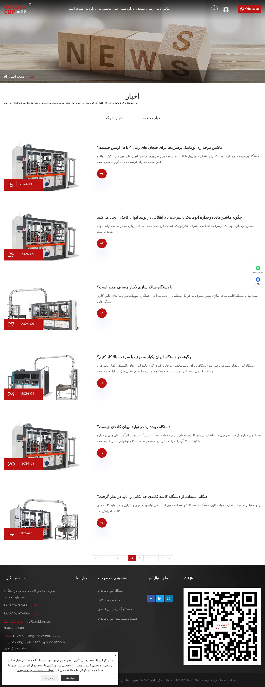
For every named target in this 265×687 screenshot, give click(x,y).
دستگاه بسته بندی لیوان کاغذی (117, 618)
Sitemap (179, 680)
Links (168, 680)
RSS (189, 680)
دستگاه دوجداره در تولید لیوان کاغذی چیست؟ (133, 426)
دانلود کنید (127, 8)
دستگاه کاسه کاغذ (109, 600)
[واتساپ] (169, 598)
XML (197, 680)
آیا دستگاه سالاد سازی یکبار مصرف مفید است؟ (135, 287)
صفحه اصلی (75, 8)
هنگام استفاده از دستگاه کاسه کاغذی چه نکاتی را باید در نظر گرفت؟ (152, 496)
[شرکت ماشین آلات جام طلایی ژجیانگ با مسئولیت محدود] (18, 9)
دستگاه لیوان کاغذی (111, 591)
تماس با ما (163, 8)
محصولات (105, 8)
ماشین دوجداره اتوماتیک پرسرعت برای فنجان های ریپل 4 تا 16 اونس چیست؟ (160, 147)
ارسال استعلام (145, 8)
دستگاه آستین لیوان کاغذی (115, 609)
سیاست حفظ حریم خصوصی (218, 680)
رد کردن (49, 678)
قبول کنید (70, 678)
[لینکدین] (160, 598)
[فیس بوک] (151, 598)
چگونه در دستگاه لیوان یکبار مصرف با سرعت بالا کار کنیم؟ (144, 357)
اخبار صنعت (152, 117)
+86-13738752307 (17, 605)
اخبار (116, 8)
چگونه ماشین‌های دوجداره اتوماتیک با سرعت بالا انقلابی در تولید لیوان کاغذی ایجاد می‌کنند (169, 217)
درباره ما (91, 8)
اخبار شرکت (113, 117)
